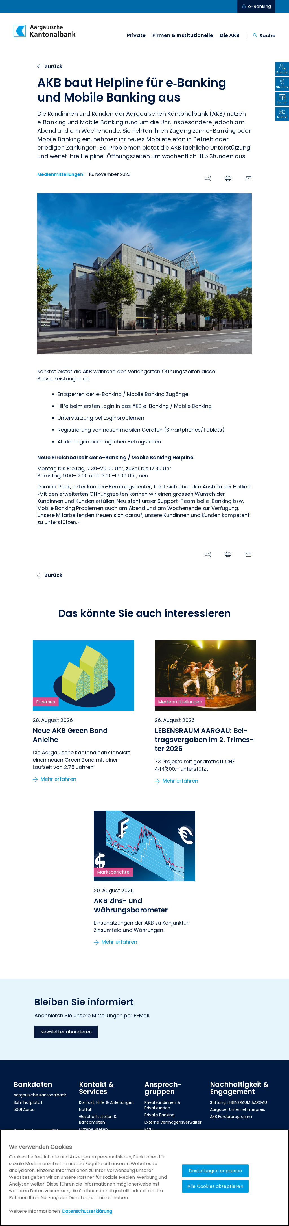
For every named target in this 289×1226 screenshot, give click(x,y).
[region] (144, 1178)
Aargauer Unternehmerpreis (237, 1109)
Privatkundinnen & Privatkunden (162, 1105)
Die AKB (229, 35)
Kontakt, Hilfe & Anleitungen (106, 1102)
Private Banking (159, 1115)
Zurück (53, 66)
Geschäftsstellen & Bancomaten (98, 1119)
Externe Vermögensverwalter (173, 1122)
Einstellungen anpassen (215, 1170)
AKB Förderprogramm (231, 1116)
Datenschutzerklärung (87, 1211)
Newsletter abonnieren (66, 1032)
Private (136, 35)
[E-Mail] (248, 178)
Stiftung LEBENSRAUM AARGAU (238, 1102)
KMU (148, 1129)
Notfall (85, 1109)
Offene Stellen (93, 1129)
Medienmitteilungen (60, 174)
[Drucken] (228, 178)
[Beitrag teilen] (207, 178)
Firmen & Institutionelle (182, 35)
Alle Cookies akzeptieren (215, 1186)
